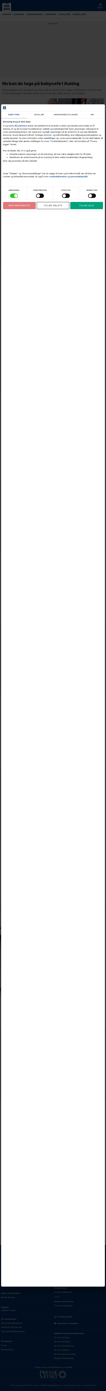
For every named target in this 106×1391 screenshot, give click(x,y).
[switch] (40, 195)
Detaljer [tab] (39, 115)
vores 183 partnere (17, 126)
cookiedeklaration (58, 176)
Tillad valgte (53, 205)
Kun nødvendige (19, 205)
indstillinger (49, 138)
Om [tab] (92, 115)
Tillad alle (86, 205)
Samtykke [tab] (14, 115)
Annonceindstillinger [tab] (66, 115)
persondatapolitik (79, 176)
